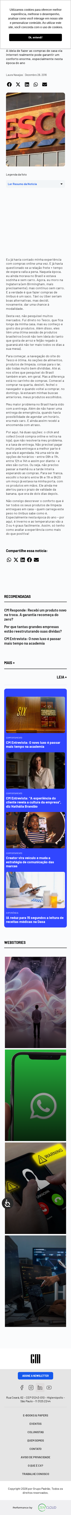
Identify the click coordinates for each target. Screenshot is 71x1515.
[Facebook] (21, 1387)
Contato (35, 1448)
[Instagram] (31, 1387)
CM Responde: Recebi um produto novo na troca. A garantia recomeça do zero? (35, 614)
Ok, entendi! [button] (35, 37)
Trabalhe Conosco (35, 1474)
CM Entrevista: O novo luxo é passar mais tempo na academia (32, 640)
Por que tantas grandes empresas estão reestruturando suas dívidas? (33, 628)
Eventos (35, 1423)
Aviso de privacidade (35, 1457)
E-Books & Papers (35, 1415)
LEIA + (62, 677)
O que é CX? (35, 1465)
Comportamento (14, 737)
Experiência (12, 913)
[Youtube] (49, 1387)
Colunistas (35, 1432)
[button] (9, 84)
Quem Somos (35, 1440)
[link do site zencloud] (47, 1507)
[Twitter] (40, 1387)
